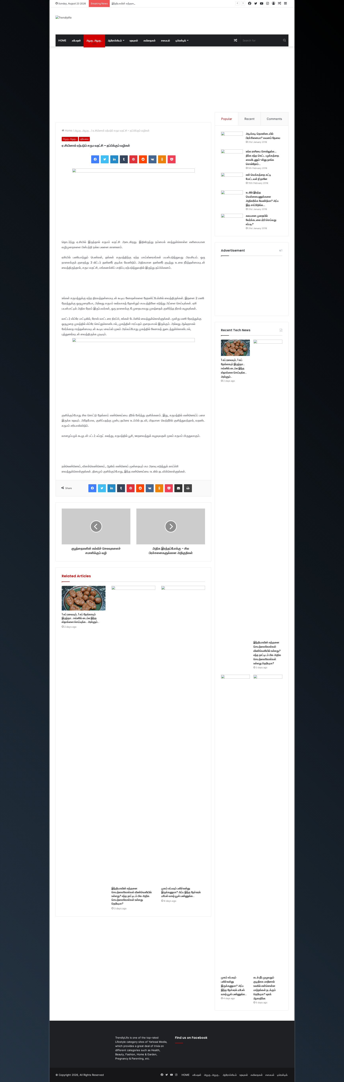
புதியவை (84, 138)
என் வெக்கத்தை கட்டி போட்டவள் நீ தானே (258, 177)
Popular (226, 119)
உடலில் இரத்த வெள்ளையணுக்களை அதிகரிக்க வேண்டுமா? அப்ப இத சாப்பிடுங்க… (262, 198)
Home (68, 130)
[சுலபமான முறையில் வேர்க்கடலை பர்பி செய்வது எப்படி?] (232, 221)
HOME (62, 40)
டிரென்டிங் (181, 40)
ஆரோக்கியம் (115, 40)
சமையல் (165, 40)
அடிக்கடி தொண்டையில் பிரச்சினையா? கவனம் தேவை (263, 136)
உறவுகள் (134, 40)
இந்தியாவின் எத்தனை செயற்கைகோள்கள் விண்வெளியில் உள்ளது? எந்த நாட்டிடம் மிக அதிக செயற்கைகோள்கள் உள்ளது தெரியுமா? (182, 3)
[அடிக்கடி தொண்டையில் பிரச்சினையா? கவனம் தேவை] (232, 139)
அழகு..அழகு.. (94, 40)
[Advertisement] (211, 20)
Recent (249, 119)
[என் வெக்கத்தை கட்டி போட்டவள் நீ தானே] (232, 180)
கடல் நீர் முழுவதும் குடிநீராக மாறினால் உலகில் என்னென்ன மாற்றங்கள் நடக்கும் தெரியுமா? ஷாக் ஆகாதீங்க (264, 987)
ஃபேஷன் (76, 40)
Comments (274, 119)
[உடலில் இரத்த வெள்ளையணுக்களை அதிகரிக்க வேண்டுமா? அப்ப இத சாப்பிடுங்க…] (232, 197)
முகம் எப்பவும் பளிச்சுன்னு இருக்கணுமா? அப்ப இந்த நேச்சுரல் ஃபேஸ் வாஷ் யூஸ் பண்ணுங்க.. (181, 892)
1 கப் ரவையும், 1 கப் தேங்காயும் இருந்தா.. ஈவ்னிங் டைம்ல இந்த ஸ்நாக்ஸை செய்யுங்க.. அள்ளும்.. (80, 618)
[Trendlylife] (64, 17)
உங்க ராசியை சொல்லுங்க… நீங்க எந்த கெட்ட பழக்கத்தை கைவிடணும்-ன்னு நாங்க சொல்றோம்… (262, 157)
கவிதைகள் (149, 40)
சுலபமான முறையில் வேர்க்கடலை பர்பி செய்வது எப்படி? (261, 220)
